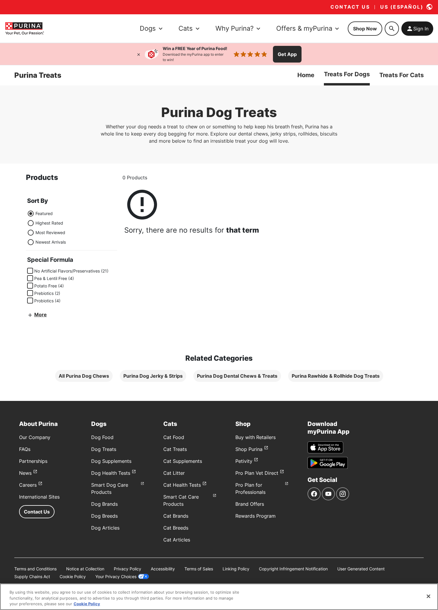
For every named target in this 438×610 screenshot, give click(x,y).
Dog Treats (103, 449)
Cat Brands (175, 516)
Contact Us (37, 512)
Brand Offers (249, 504)
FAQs (24, 449)
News (25, 473)
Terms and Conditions (35, 568)
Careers (28, 485)
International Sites (39, 497)
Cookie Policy (73, 576)
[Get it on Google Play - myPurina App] (327, 463)
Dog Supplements (111, 461)
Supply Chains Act (32, 576)
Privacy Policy (127, 568)
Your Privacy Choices (115, 576)
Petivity (243, 461)
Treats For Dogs (347, 74)
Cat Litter (174, 473)
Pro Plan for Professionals (250, 488)
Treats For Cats (401, 75)
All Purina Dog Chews (84, 376)
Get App (287, 54)
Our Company (34, 437)
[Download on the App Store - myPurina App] (325, 447)
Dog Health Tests (110, 473)
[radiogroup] (46, 228)
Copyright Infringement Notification (293, 568)
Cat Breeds (175, 528)
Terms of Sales (198, 568)
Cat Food (173, 437)
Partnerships (33, 461)
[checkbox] (30, 271)
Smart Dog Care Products (109, 488)
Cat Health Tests (182, 485)
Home (305, 75)
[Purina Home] (24, 28)
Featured (44, 213)
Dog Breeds (104, 516)
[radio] (31, 214)
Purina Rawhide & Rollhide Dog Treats (336, 376)
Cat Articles (176, 540)
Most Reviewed (50, 232)
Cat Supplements (182, 461)
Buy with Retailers (255, 437)
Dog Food (102, 437)
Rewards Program (255, 516)
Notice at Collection (85, 568)
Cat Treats (175, 449)
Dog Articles (105, 528)
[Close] (138, 54)
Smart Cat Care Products (181, 500)
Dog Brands (104, 504)
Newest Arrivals (50, 242)
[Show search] (392, 28)
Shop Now (365, 29)
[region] (219, 596)
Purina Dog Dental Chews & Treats (237, 376)
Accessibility (163, 568)
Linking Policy (236, 568)
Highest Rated (49, 222)
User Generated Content (361, 568)
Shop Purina (249, 449)
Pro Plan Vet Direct (256, 473)
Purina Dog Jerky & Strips (153, 376)
